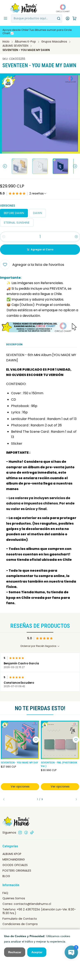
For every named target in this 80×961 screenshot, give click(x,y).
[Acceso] (68, 18)
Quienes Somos (13, 898)
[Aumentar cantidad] (76, 237)
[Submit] (58, 18)
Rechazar (14, 952)
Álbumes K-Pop (25, 41)
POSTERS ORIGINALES (16, 870)
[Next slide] (77, 166)
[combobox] (36, 18)
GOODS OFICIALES (15, 865)
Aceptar (36, 952)
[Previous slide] (3, 166)
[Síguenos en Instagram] (20, 832)
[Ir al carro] (74, 18)
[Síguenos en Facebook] (26, 832)
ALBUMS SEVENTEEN (15, 45)
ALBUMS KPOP (11, 854)
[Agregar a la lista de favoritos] (36, 739)
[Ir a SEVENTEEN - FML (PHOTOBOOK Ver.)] (60, 740)
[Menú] (5, 18)
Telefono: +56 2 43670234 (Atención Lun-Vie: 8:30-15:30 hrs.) (39, 911)
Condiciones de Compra (20, 924)
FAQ (5, 893)
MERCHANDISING (13, 859)
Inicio (5, 41)
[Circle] (40, 327)
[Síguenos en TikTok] (32, 832)
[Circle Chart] (61, 8)
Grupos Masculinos (54, 41)
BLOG (6, 876)
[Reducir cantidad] (3, 237)
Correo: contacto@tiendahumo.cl (26, 904)
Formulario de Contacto (19, 919)
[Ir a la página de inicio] (24, 8)
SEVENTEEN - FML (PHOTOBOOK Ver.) (59, 764)
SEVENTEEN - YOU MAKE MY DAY (19, 762)
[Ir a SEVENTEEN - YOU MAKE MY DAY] (20, 740)
